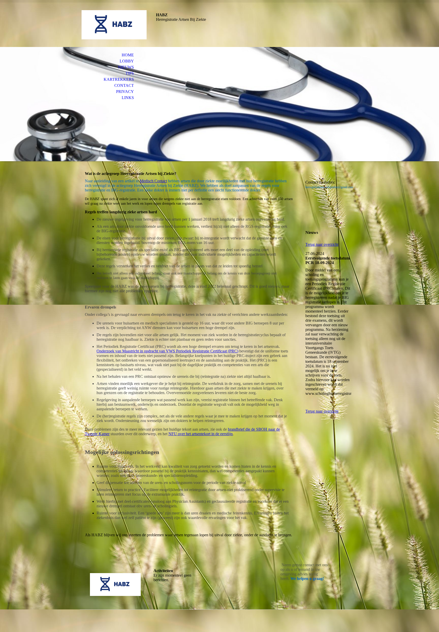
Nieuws (126, 67)
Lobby (127, 61)
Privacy (125, 91)
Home (128, 55)
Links (128, 97)
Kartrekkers (119, 79)
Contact (124, 85)
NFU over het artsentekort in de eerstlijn (200, 434)
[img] (114, 24)
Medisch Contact (153, 181)
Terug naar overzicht (321, 244)
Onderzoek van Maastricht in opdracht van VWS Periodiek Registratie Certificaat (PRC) (167, 351)
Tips (130, 73)
